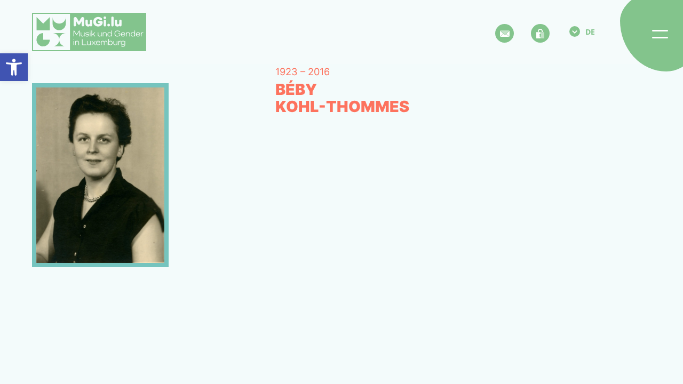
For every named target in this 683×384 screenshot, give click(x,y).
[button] (14, 67)
